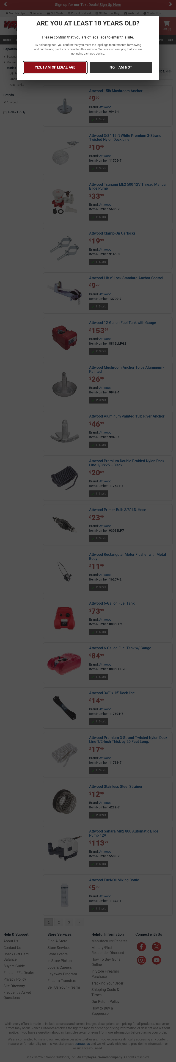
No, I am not (121, 67)
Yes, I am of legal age (55, 67)
